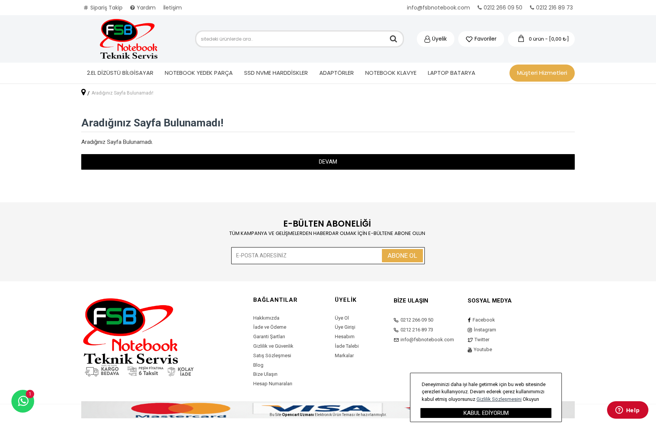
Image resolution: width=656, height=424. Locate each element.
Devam (328, 161)
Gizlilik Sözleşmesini (499, 399)
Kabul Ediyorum (486, 413)
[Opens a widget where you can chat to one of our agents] (627, 410)
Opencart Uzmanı (298, 415)
